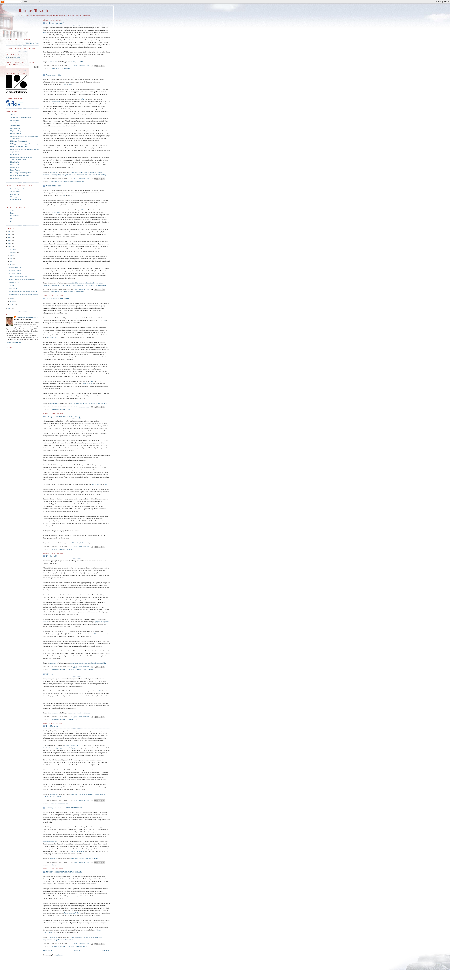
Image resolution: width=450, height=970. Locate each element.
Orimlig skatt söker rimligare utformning (62, 416)
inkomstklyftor (94, 663)
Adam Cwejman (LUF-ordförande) (21, 117)
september (13, 252)
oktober (12, 249)
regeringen (78, 937)
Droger (54, 68)
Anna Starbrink (15, 125)
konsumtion (80, 663)
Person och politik (53, 74)
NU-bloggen (14, 197)
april (11, 264)
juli (11, 255)
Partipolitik (79, 181)
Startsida (77, 950)
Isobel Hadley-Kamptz (17, 189)
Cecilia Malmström (78, 175)
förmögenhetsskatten (95, 937)
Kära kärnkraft (51, 726)
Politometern (17, 57)
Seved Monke (14, 178)
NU (11, 221)
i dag (105, 484)
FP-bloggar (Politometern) (18, 141)
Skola (70, 409)
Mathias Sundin (15, 167)
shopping (73, 663)
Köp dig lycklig (52, 556)
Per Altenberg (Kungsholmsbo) (20, 175)
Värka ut (49, 674)
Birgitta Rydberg (15, 131)
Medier (71, 181)
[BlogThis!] (97, 66)
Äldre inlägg (106, 950)
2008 (10, 243)
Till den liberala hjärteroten (57, 298)
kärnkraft (83, 794)
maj (11, 261)
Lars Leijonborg (56, 175)
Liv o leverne (88, 669)
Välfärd (67, 68)
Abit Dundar (14, 115)
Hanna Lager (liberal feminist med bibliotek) (24, 149)
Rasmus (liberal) (33, 10)
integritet (93, 403)
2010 (10, 237)
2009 (10, 240)
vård (76, 858)
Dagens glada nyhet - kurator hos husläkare (63, 807)
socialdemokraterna (67, 940)
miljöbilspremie (48, 940)
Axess (12, 210)
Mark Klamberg (15, 162)
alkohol (72, 62)
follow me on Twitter (32, 43)
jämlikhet (103, 663)
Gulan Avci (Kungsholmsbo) (19, 146)
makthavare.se (14, 194)
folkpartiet (78, 172)
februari (12, 301)
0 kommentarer (83, 407)
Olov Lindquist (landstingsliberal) (21, 173)
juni (11, 258)
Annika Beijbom (15, 128)
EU (77, 62)
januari (12, 304)
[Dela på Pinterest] (104, 66)
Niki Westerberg (101, 175)
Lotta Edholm (14, 154)
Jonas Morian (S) (15, 191)
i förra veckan (96, 484)
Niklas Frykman (15, 170)
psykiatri (81, 858)
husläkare (88, 858)
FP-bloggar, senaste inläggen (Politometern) (24, 144)
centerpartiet (47, 796)
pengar (87, 663)
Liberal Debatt (14, 216)
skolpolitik (86, 403)
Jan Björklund (66, 175)
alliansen (85, 937)
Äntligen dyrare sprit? (54, 23)
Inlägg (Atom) (58, 955)
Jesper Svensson (15, 152)
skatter (77, 543)
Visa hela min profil (13, 342)
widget (8, 57)
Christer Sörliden (15, 133)
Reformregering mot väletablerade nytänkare (64, 871)
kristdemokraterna (99, 794)
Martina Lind (14, 165)
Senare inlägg (47, 950)
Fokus (12, 213)
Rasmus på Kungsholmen (27, 317)
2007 (10, 246)
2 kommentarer (83, 65)
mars (11, 298)
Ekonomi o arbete (58, 549)
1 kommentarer (83, 289)
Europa (60, 68)
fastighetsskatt (84, 543)
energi (77, 794)
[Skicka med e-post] (95, 66)
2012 (10, 231)
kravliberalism (97, 172)
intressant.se (53, 172)
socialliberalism (87, 172)
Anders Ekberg (15, 120)
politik (81, 62)
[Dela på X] (99, 66)
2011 (10, 234)
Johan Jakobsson (90, 175)
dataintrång (46, 175)
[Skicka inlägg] (92, 65)
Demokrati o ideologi (59, 181)
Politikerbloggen (15, 199)
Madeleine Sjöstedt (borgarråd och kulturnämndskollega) (21, 158)
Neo (11, 218)
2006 (10, 308)
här (65, 84)
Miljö (68, 803)
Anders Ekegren (15, 123)
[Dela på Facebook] (101, 66)
